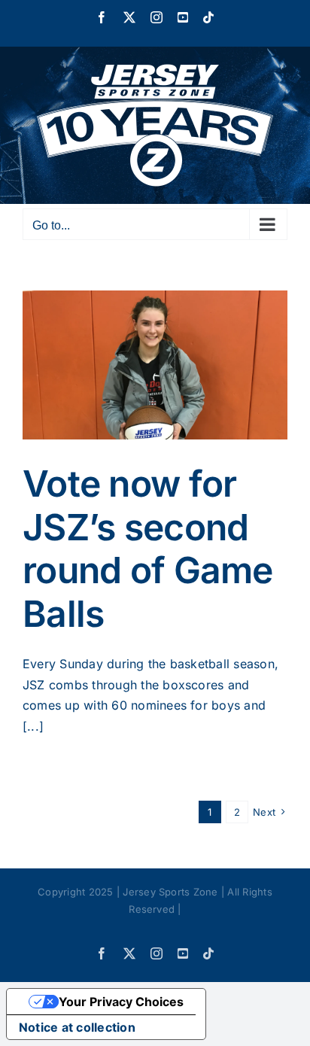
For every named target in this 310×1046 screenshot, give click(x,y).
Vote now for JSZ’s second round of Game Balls (148, 548)
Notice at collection (77, 1027)
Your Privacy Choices (121, 1001)
